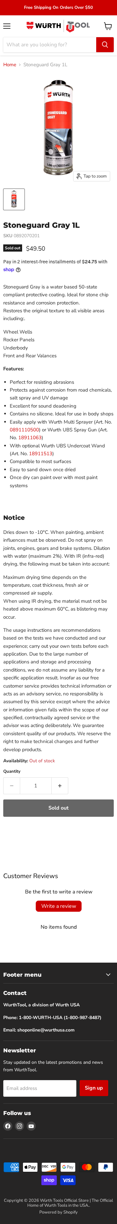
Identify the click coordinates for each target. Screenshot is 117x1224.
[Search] (105, 44)
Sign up (94, 1088)
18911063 (30, 437)
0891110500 (24, 429)
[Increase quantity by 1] (60, 785)
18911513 (40, 453)
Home (9, 65)
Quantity (11, 771)
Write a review (58, 906)
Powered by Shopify (58, 1212)
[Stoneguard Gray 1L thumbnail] (14, 199)
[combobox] (49, 44)
